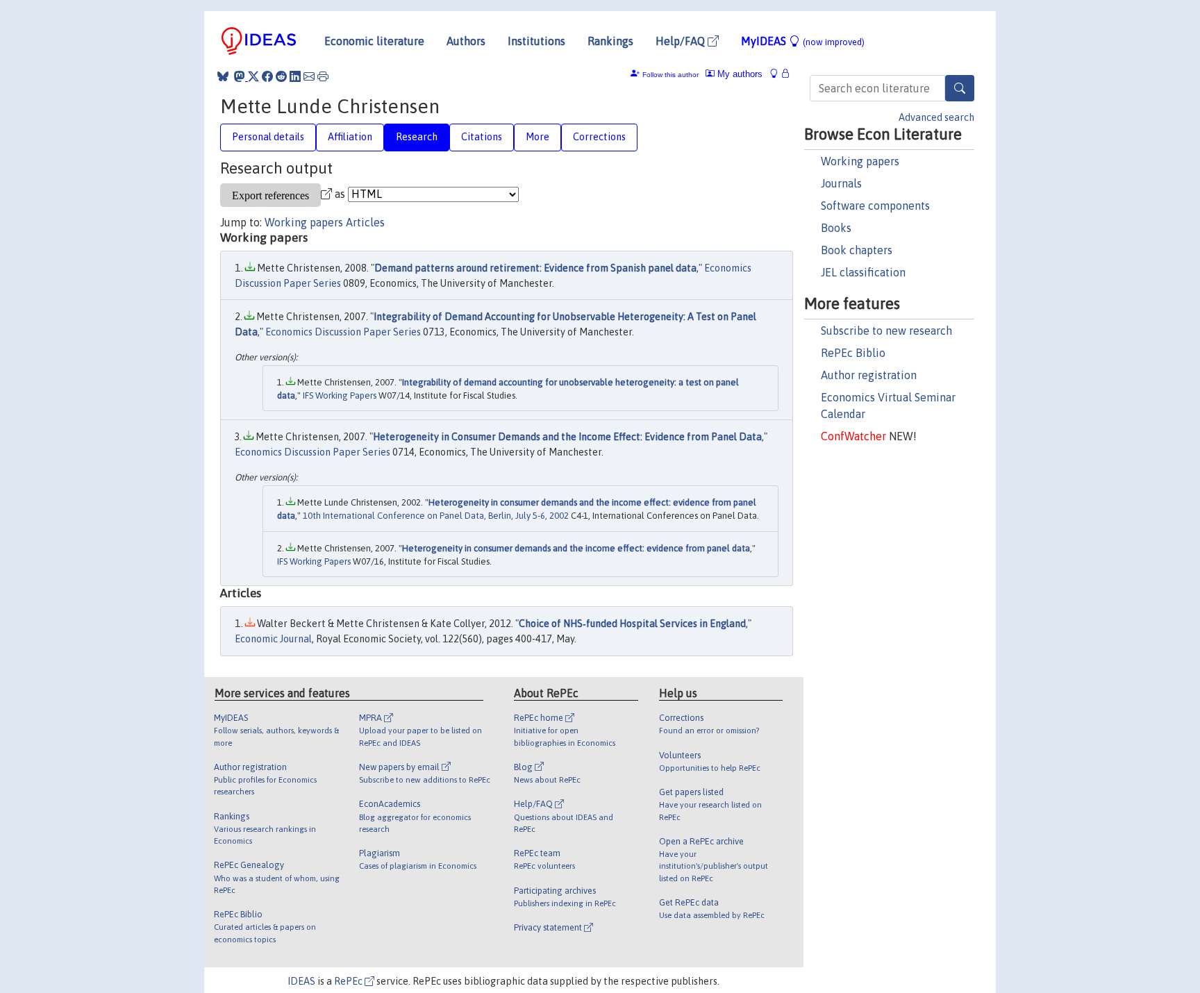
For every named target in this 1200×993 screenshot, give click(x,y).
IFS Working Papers (339, 395)
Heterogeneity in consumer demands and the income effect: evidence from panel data (576, 548)
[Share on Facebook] (267, 76)
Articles (365, 222)
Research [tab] (417, 136)
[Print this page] (322, 76)
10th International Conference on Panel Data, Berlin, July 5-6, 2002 (436, 515)
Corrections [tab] (599, 136)
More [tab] (537, 136)
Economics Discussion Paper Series (343, 331)
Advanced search (936, 117)
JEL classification (863, 272)
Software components (875, 205)
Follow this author (670, 74)
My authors (738, 74)
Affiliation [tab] (350, 136)
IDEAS (301, 981)
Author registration (869, 375)
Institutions (536, 41)
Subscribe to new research (886, 330)
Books (836, 228)
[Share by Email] (309, 76)
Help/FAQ (682, 41)
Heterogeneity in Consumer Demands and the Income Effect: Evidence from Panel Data (567, 436)
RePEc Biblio (853, 353)
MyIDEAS (803, 41)
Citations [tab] (481, 136)
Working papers (860, 161)
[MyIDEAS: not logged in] (777, 74)
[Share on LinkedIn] (295, 76)
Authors (466, 41)
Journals (841, 183)
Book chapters (856, 250)
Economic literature (374, 41)
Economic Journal (273, 638)
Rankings (610, 41)
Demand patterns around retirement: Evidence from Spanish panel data (535, 268)
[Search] (959, 88)
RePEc (349, 981)
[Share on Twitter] (253, 76)
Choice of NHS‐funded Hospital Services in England (632, 623)
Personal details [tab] (268, 136)
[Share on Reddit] (281, 76)
